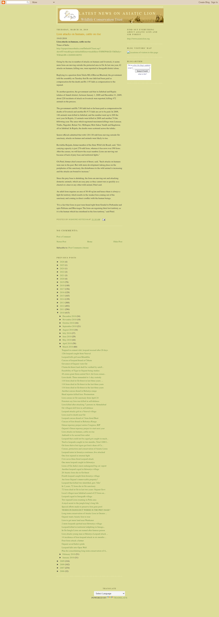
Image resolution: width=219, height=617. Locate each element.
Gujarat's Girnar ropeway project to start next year (83, 428)
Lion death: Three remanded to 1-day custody (81, 377)
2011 (62, 309)
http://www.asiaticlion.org (138, 38)
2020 (62, 278)
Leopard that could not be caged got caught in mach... (85, 438)
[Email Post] (104, 219)
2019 (62, 282)
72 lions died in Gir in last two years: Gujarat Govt (83, 489)
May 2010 (67, 339)
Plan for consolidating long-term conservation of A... (84, 550)
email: (130, 68)
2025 (62, 265)
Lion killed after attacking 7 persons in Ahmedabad (84, 404)
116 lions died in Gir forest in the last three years (83, 384)
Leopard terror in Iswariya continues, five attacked (83, 452)
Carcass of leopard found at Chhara (77, 360)
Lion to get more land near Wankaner (78, 520)
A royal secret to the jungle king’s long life (80, 503)
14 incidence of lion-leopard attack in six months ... (84, 537)
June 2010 (67, 336)
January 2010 (69, 557)
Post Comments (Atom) (78, 247)
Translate (120, 597)
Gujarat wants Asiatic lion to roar (76, 516)
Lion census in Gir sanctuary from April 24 (80, 397)
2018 (62, 285)
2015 (62, 295)
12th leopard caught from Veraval (76, 353)
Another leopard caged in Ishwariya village (80, 469)
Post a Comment (64, 236)
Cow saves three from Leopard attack (78, 458)
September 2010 (70, 326)
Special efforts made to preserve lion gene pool (82, 506)
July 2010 (67, 333)
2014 (62, 299)
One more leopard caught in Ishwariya (78, 462)
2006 (62, 571)
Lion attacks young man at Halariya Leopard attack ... (85, 533)
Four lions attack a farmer (73, 540)
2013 (62, 302)
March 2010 (68, 346)
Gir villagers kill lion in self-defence (77, 407)
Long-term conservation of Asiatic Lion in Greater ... (84, 513)
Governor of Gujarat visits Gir (74, 363)
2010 (62, 312)
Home (89, 241)
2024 (62, 268)
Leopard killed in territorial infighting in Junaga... (83, 526)
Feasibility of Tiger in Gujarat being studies (81, 370)
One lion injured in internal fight (76, 455)
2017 (62, 288)
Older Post (117, 241)
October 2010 (69, 322)
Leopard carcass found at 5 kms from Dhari (80, 418)
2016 (62, 292)
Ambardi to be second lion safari (76, 435)
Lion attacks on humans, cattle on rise (78, 431)
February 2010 (69, 554)
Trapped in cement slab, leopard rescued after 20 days (85, 350)
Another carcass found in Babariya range (79, 390)
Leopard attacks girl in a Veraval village (79, 411)
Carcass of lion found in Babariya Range (79, 421)
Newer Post (61, 241)
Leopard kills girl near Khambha (76, 356)
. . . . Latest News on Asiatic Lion (110, 13)
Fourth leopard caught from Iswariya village (81, 475)
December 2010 (70, 316)
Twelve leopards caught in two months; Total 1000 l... (85, 441)
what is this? (142, 74)
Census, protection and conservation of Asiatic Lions (85, 448)
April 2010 (67, 343)
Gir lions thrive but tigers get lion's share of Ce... (82, 445)
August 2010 (68, 329)
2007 (62, 567)
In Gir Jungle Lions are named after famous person (83, 530)
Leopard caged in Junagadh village (77, 496)
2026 (62, 261)
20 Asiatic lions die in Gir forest (75, 472)
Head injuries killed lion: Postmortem (78, 394)
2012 (62, 305)
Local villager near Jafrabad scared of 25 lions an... (83, 493)
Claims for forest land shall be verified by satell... (83, 367)
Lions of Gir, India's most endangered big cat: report (84, 465)
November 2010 (70, 319)
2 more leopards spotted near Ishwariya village (82, 523)
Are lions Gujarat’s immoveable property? (80, 479)
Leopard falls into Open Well (74, 547)
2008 (62, 564)
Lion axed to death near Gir (73, 414)
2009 (62, 561)
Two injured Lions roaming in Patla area (79, 499)
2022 (62, 271)
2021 (62, 275)
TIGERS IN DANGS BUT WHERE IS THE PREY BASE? (86, 509)
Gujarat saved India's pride (73, 543)
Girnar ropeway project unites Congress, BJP (81, 424)
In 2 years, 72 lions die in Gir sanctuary (79, 486)
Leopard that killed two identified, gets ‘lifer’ (81, 482)
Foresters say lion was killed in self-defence (80, 401)
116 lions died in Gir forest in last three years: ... (82, 380)
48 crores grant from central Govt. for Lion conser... (83, 373)
